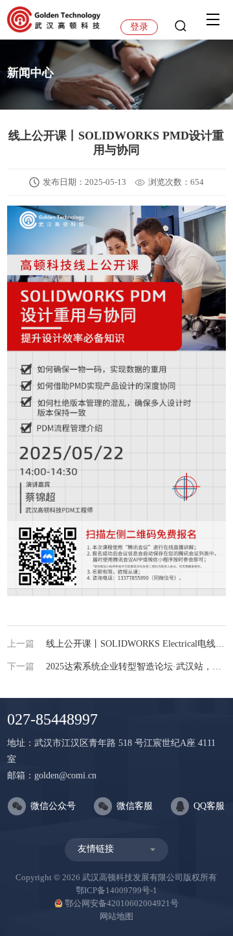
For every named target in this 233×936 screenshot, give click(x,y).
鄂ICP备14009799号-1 (116, 890)
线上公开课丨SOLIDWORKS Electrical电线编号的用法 (116, 644)
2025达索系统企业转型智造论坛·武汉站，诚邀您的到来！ (116, 666)
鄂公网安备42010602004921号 (122, 903)
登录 (139, 27)
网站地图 (116, 916)
